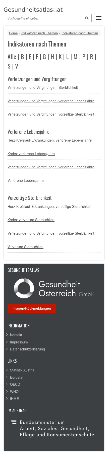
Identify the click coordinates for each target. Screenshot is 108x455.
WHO (14, 391)
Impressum (19, 341)
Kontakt (16, 334)
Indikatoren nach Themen (39, 33)
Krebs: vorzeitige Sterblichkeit (31, 219)
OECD (15, 384)
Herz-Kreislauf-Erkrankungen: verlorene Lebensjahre (50, 140)
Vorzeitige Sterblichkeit (25, 246)
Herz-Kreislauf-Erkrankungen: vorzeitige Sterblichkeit (49, 206)
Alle (12, 56)
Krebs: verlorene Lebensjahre (31, 153)
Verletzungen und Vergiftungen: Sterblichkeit (43, 87)
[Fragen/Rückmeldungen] (32, 308)
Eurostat (16, 377)
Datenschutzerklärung (27, 348)
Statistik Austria (22, 369)
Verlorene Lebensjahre (26, 180)
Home (13, 33)
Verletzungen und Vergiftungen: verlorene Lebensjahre (51, 100)
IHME (14, 398)
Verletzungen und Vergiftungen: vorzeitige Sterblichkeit (51, 114)
